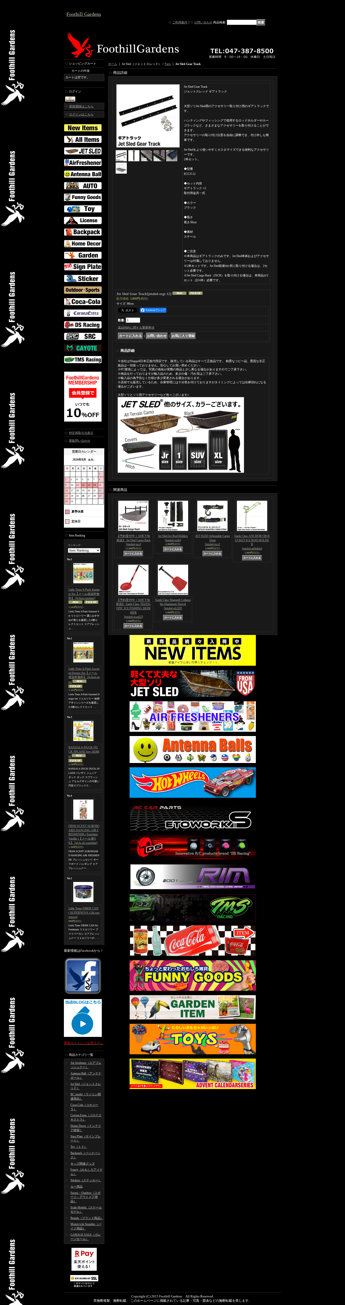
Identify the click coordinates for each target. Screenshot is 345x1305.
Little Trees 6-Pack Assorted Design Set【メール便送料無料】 (84, 675)
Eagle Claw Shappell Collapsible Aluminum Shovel (173, 604)
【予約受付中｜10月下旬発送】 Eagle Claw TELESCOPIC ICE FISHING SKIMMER (133, 608)
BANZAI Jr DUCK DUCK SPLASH (83, 752)
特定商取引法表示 (81, 433)
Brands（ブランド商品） (86, 1218)
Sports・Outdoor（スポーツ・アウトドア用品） (85, 1197)
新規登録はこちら (81, 106)
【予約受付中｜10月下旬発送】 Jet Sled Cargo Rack (133, 540)
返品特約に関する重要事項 (136, 327)
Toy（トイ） (78, 1147)
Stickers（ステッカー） (85, 1180)
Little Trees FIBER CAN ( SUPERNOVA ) (84, 913)
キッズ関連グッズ (82, 1163)
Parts (168, 64)
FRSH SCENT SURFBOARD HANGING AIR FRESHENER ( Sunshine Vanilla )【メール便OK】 (84, 834)
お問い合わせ (203, 22)
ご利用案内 (179, 22)
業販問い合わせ (79, 440)
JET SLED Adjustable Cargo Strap (212, 540)
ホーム (112, 64)
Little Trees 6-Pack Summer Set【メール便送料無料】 (84, 594)
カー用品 (76, 1186)
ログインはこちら (81, 114)
